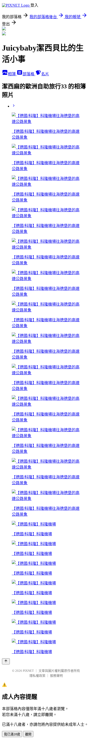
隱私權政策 (37, 675)
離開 (28, 734)
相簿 (12, 74)
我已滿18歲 (12, 734)
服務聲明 (56, 675)
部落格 (29, 74)
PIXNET (28, 671)
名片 (45, 74)
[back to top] (6, 661)
